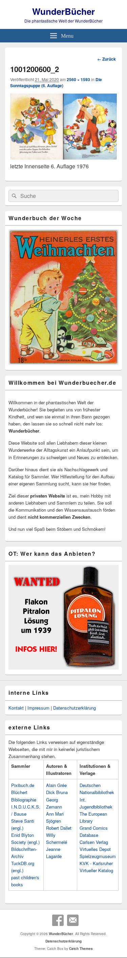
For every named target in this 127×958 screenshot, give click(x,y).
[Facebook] (58, 920)
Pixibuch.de (22, 785)
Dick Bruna (57, 792)
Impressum (38, 708)
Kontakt (16, 708)
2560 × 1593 (78, 79)
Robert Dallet (58, 828)
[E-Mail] (73, 920)
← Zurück (106, 59)
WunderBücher (63, 11)
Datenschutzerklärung (74, 708)
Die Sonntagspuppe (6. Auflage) (56, 82)
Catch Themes (81, 948)
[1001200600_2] (63, 157)
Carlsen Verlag (94, 842)
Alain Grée (56, 785)
